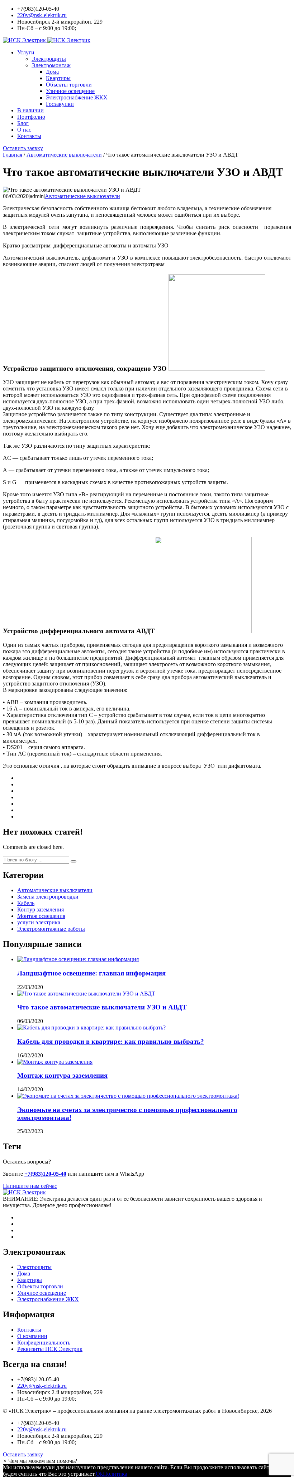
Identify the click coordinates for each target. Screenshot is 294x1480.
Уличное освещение (70, 91)
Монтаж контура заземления (62, 1075)
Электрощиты (49, 59)
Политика (115, 1474)
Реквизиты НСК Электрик (49, 1349)
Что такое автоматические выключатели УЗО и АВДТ (102, 1007)
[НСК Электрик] (46, 40)
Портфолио (31, 117)
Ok (99, 1474)
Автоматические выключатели (82, 196)
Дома (52, 72)
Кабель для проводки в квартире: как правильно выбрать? (110, 1041)
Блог (23, 123)
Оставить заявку (23, 148)
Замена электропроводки (48, 897)
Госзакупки (60, 104)
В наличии (30, 110)
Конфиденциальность (43, 1342)
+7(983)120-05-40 (45, 1174)
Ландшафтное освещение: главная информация (91, 973)
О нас (24, 130)
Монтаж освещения (41, 916)
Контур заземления (40, 909)
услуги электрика (38, 922)
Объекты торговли (69, 85)
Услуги (25, 52)
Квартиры (58, 78)
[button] (73, 861)
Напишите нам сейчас (30, 1186)
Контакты (29, 136)
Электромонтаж (51, 65)
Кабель (25, 903)
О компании (32, 1336)
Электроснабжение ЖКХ (77, 97)
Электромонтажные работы (51, 929)
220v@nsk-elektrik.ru (42, 15)
